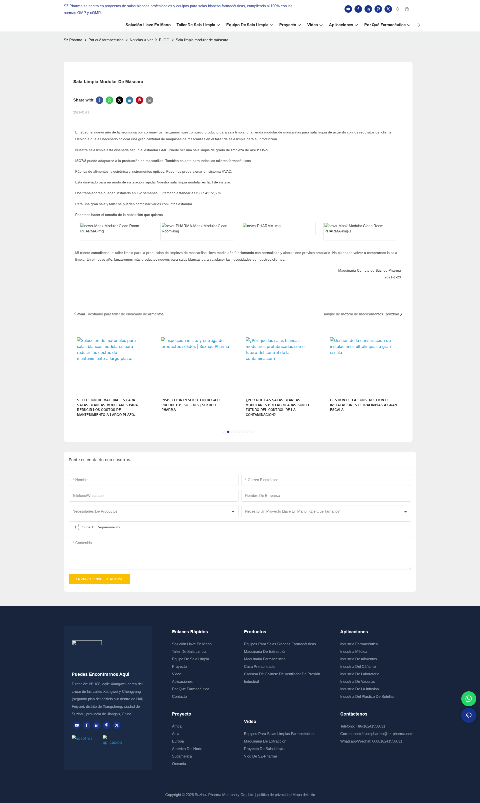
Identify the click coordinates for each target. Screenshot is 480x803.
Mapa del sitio (303, 795)
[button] (418, 25)
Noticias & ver (141, 40)
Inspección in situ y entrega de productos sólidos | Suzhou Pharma (192, 405)
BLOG (164, 40)
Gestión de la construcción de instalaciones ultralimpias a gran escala (363, 405)
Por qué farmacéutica (106, 40)
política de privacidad (274, 795)
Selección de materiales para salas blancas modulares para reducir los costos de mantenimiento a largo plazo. (107, 407)
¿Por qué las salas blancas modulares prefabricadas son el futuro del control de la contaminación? (278, 407)
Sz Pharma (73, 40)
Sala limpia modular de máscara (202, 40)
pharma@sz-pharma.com (392, 734)
